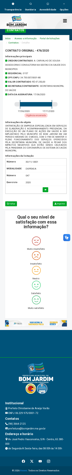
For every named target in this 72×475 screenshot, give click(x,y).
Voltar (12, 204)
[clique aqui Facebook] (23, 461)
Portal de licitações (49, 38)
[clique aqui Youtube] (40, 461)
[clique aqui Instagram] (49, 461)
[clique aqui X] (32, 461)
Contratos (13, 42)
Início (8, 38)
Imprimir (60, 204)
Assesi (23, 470)
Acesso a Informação (26, 38)
